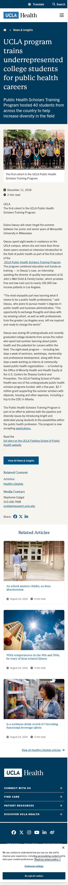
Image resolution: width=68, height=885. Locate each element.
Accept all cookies (34, 875)
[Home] (4, 30)
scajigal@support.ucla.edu (19, 506)
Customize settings (34, 866)
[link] (15, 516)
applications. (23, 428)
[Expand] (61, 788)
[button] (36, 4)
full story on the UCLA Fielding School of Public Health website (31, 442)
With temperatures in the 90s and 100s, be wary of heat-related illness (33, 657)
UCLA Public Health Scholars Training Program (32, 262)
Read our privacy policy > (47, 859)
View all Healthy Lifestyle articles (41, 750)
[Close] (63, 847)
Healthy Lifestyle (13, 483)
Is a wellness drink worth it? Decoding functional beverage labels (32, 726)
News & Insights (23, 29)
